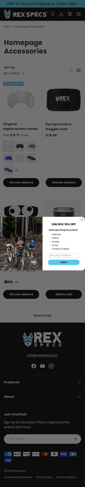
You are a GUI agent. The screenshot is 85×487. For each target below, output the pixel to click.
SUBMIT (63, 262)
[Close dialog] (82, 219)
